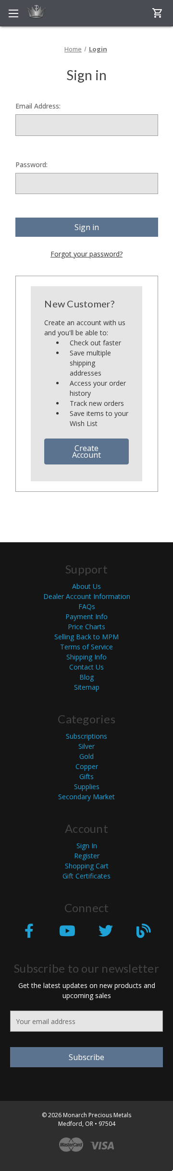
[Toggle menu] (13, 13)
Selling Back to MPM (86, 636)
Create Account (86, 451)
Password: (31, 164)
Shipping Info (86, 656)
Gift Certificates (86, 875)
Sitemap (86, 687)
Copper (86, 766)
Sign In (86, 845)
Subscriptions (86, 736)
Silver (86, 746)
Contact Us (86, 666)
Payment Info (86, 616)
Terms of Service (86, 646)
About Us (86, 586)
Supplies (86, 786)
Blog (86, 677)
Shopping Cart (87, 865)
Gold (86, 756)
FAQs (86, 606)
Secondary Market (86, 796)
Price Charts (86, 626)
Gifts (86, 776)
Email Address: (38, 105)
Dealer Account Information (86, 596)
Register (86, 855)
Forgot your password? (86, 253)
